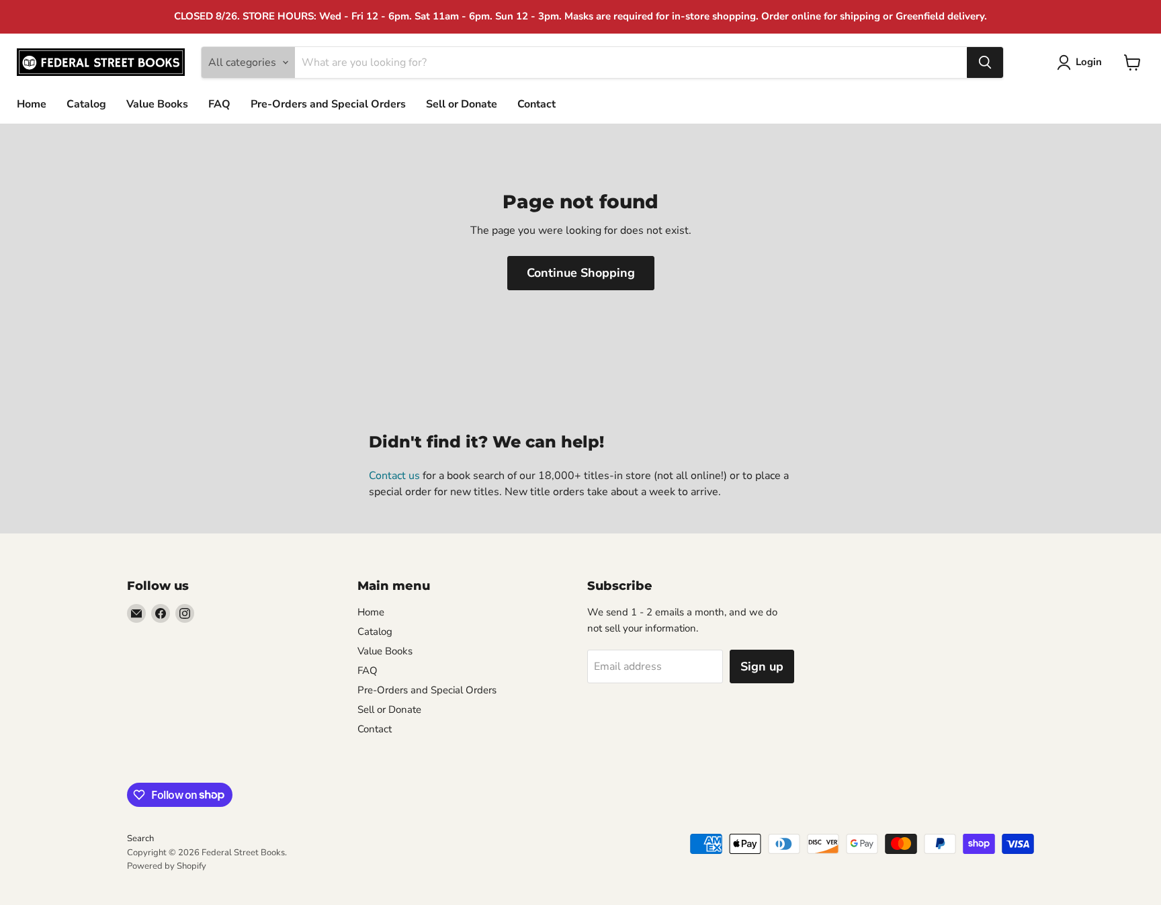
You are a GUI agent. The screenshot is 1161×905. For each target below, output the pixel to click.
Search (140, 838)
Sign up (761, 666)
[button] (1082, 62)
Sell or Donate (461, 104)
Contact (536, 104)
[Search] (985, 62)
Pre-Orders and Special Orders (328, 104)
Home (31, 104)
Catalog (86, 104)
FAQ (219, 104)
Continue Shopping (581, 273)
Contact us (394, 475)
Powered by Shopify (166, 866)
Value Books (157, 104)
